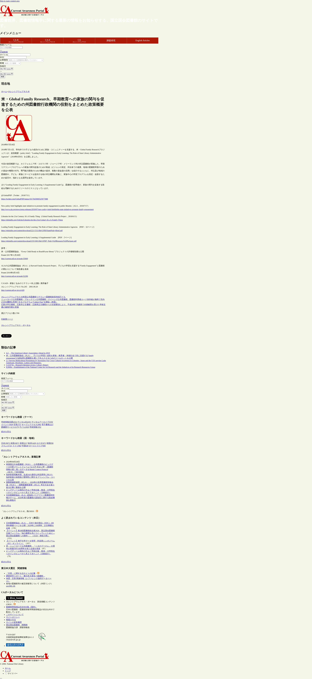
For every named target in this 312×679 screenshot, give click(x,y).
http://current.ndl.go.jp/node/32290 (14, 276)
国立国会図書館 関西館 (17, 625)
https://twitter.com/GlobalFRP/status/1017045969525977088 (24, 199)
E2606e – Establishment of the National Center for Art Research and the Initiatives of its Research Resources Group (50, 367)
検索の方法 (11, 620)
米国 (25, 297)
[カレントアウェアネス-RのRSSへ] (37, 511)
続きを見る (6, 432)
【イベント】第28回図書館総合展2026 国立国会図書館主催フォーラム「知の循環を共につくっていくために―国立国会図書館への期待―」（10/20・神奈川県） (30, 533)
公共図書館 (31, 297)
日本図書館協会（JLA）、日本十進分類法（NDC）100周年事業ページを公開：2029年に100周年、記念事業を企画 (30, 525)
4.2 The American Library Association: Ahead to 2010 (28, 353)
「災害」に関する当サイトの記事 (20, 573)
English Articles (143, 40)
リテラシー (41, 297)
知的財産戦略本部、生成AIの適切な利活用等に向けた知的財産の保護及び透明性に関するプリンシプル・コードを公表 (30, 477)
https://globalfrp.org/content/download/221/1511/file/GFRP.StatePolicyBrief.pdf (32, 231)
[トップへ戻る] (1, 678)
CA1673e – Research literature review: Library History (27, 365)
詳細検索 (4, 52)
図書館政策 (51, 297)
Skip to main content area (10, 1)
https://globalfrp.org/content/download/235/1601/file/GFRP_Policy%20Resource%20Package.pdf (38, 241)
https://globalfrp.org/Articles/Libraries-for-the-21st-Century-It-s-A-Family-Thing (32, 220)
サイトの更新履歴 (14, 622)
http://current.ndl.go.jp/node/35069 (14, 259)
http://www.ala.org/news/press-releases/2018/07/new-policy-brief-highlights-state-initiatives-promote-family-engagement (47, 209)
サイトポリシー (13, 617)
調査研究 (111, 40)
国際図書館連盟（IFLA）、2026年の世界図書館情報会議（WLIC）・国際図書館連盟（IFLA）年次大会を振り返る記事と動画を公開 (30, 484)
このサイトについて (15, 615)
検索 (2, 77)
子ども (63, 297)
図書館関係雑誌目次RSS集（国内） (21, 607)
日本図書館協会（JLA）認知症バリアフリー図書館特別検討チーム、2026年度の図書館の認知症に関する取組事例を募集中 (30, 497)
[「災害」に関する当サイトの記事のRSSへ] (38, 573)
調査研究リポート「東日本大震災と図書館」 (25, 576)
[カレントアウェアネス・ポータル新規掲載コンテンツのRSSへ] (14, 604)
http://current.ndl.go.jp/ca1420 (12, 290)
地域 (58, 297)
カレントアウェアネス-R (12, 297)
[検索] (1, 50)
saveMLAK (10, 586)
